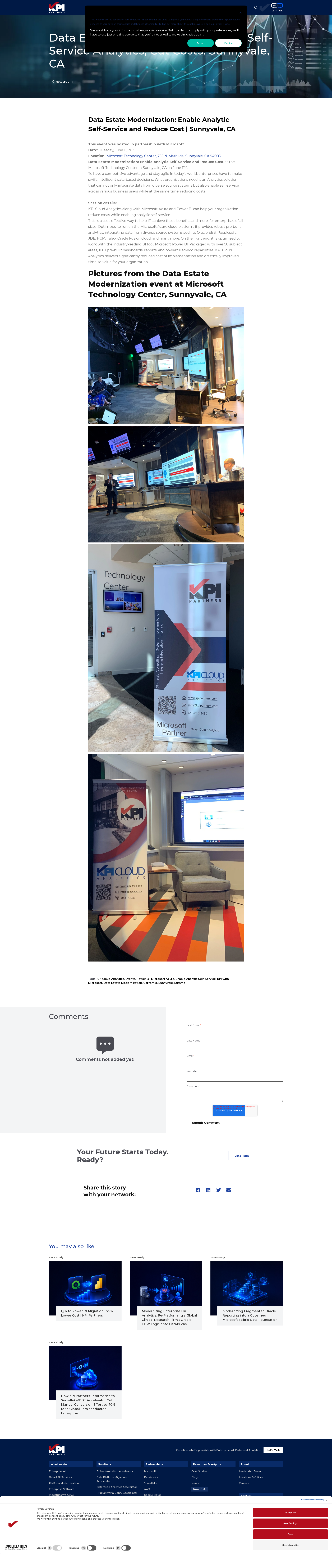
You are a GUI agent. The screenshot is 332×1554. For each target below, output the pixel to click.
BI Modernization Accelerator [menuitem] (114, 1471)
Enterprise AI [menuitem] (57, 1471)
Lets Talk (241, 1155)
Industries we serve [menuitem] (61, 1495)
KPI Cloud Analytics (110, 979)
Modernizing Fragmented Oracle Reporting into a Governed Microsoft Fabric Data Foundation (250, 1315)
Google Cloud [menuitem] (152, 1495)
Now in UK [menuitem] (199, 1489)
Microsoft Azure (162, 979)
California (150, 983)
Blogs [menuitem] (195, 1477)
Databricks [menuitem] (151, 1477)
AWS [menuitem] (147, 1489)
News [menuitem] (195, 1483)
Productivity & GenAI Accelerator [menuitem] (116, 1492)
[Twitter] (218, 1190)
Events (130, 979)
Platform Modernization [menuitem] (64, 1483)
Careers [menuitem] (244, 1483)
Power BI (143, 979)
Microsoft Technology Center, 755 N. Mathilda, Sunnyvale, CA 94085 (164, 156)
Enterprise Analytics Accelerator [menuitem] (116, 1487)
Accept (201, 43)
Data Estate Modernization (123, 983)
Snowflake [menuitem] (150, 1483)
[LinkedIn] (208, 1190)
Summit (179, 983)
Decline (228, 43)
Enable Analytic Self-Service (196, 979)
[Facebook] (198, 1190)
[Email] (228, 1190)
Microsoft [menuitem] (150, 1471)
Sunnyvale (165, 983)
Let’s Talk (273, 1450)
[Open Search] (256, 7)
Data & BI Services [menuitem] (60, 1477)
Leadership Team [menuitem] (250, 1471)
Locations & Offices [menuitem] (251, 1477)
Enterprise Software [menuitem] (61, 1489)
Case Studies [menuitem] (199, 1471)
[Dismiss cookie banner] (240, 13)
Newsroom (64, 81)
